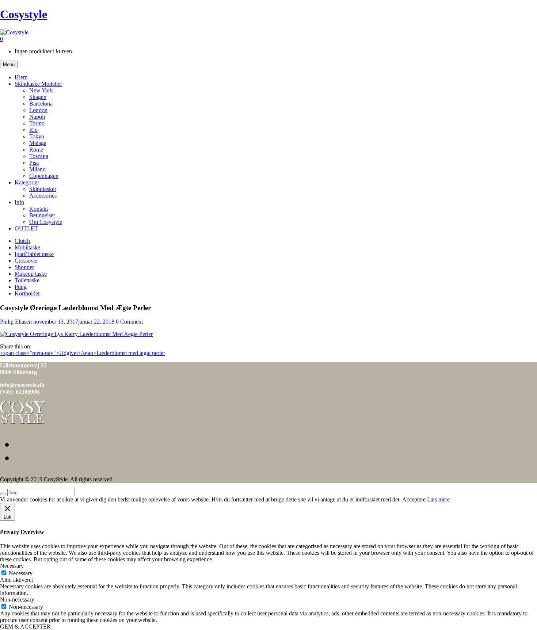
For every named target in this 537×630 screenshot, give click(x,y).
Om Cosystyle (45, 222)
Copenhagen (43, 176)
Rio (33, 130)
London (38, 110)
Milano (37, 169)
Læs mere (438, 499)
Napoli (37, 117)
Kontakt (38, 209)
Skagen (37, 97)
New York (41, 90)
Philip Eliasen (16, 321)
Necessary (21, 573)
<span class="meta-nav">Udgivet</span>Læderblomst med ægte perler (82, 353)
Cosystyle (23, 14)
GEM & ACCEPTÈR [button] (25, 626)
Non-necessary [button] (17, 599)
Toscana (38, 156)
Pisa (34, 163)
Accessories (43, 195)
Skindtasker (42, 189)
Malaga (37, 143)
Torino (37, 123)
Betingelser (42, 215)
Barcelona (41, 103)
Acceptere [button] (414, 499)
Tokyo (36, 136)
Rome (36, 149)
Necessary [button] (12, 566)
